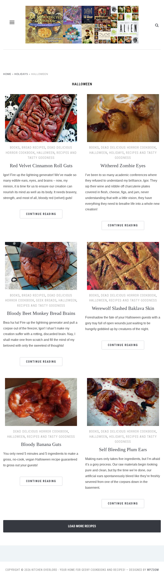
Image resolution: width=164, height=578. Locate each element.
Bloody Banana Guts (41, 444)
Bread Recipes (33, 147)
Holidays (21, 74)
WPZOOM (153, 569)
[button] (12, 22)
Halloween (46, 153)
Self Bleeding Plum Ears (123, 449)
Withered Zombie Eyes (122, 165)
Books (15, 147)
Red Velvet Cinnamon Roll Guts (41, 165)
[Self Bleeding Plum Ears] (123, 380)
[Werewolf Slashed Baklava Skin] (123, 244)
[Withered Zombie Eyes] (123, 96)
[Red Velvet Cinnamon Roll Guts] (41, 96)
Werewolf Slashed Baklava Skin (123, 308)
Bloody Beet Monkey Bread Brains (41, 313)
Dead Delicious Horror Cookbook (128, 147)
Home (7, 74)
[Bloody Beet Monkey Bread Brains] (41, 244)
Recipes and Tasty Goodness (41, 305)
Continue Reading (41, 214)
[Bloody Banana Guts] (41, 380)
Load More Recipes (82, 526)
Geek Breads (46, 300)
